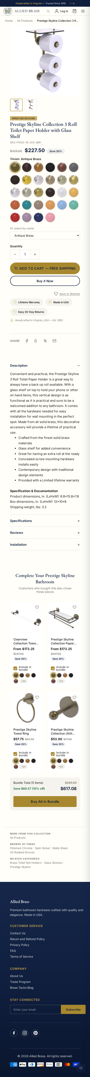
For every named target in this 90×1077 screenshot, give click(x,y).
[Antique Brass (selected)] (15, 675)
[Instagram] (24, 1033)
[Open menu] (83, 11)
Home (9, 20)
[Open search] (48, 11)
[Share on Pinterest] (36, 341)
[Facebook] (14, 1033)
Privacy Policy (19, 945)
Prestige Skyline (23, 118)
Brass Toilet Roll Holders (26, 862)
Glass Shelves (53, 862)
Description (18, 365)
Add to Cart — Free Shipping (47, 268)
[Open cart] (74, 11)
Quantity (16, 246)
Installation (18, 545)
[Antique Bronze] (21, 675)
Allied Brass (19, 901)
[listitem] (16, 105)
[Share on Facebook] (27, 341)
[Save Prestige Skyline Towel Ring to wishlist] (37, 697)
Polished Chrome (21, 848)
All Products (25, 20)
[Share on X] (45, 341)
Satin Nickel (42, 848)
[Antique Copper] (15, 681)
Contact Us (17, 933)
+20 (23, 681)
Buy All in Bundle (45, 801)
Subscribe (73, 1009)
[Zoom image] (45, 60)
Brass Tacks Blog (21, 987)
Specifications (21, 521)
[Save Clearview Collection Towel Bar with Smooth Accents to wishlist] (37, 607)
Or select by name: (22, 228)
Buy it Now (45, 281)
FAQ (13, 950)
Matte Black (60, 848)
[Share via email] (54, 341)
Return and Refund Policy (27, 939)
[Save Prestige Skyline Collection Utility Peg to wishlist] (74, 697)
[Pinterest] (35, 1033)
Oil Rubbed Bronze (22, 852)
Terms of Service (21, 956)
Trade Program (20, 982)
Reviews (16, 533)
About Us (16, 976)
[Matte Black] (33, 675)
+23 (61, 681)
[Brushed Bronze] (27, 675)
